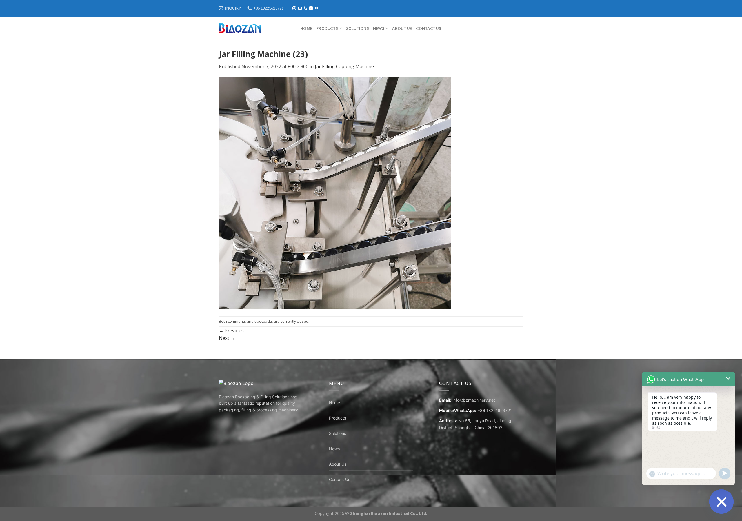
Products (327, 28)
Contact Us (428, 28)
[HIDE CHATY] (721, 501)
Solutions (357, 28)
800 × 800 (298, 66)
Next (227, 338)
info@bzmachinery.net (473, 399)
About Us (402, 28)
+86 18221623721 (494, 410)
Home (306, 28)
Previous (231, 330)
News (378, 28)
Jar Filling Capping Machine (344, 66)
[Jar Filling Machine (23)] (335, 193)
